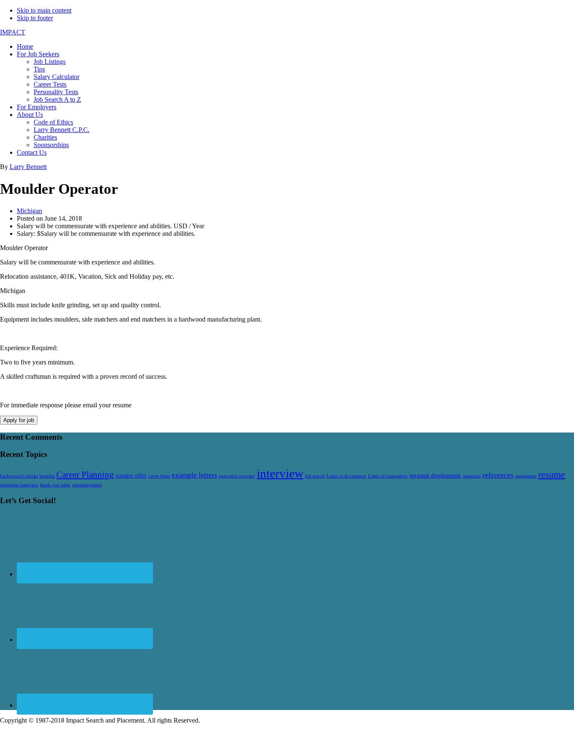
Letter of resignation (388, 476)
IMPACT (12, 32)
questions (472, 476)
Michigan (29, 210)
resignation (526, 476)
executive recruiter (237, 476)
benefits (47, 476)
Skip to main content (44, 10)
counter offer (131, 475)
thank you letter (55, 485)
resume (551, 474)
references (497, 475)
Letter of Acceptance (346, 476)
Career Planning (85, 475)
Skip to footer (35, 17)
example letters (194, 475)
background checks (19, 476)
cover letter (159, 476)
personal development (435, 475)
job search (315, 476)
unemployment (87, 485)
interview (280, 473)
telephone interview (19, 485)
